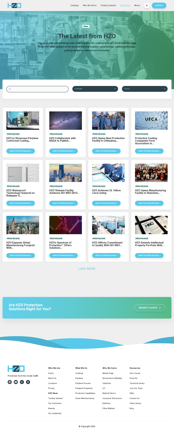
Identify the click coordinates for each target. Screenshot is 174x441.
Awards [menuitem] (51, 408)
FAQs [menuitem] (132, 393)
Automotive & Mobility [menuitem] (112, 378)
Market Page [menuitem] (108, 373)
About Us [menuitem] (52, 378)
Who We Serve (90, 5)
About (137, 5)
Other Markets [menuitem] (109, 408)
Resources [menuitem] (135, 368)
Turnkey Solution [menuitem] (55, 398)
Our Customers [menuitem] (54, 403)
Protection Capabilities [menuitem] (85, 393)
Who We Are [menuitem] (54, 368)
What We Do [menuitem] (81, 368)
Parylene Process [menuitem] (83, 383)
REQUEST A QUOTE (148, 308)
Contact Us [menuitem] (134, 398)
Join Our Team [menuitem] (136, 388)
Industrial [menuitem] (107, 383)
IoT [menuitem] (104, 388)
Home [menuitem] (51, 373)
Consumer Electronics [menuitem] (112, 398)
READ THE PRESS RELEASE (20, 151)
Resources (125, 5)
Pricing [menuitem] (51, 388)
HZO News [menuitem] (53, 393)
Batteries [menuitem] (106, 403)
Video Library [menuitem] (135, 403)
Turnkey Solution (108, 5)
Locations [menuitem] (52, 383)
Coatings (74, 5)
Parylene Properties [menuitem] (84, 388)
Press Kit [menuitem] (133, 378)
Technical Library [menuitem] (137, 383)
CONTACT (159, 5)
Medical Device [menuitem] (109, 393)
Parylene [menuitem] (79, 378)
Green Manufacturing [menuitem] (84, 398)
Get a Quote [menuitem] (135, 373)
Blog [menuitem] (132, 408)
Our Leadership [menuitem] (54, 413)
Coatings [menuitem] (79, 373)
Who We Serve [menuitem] (110, 368)
